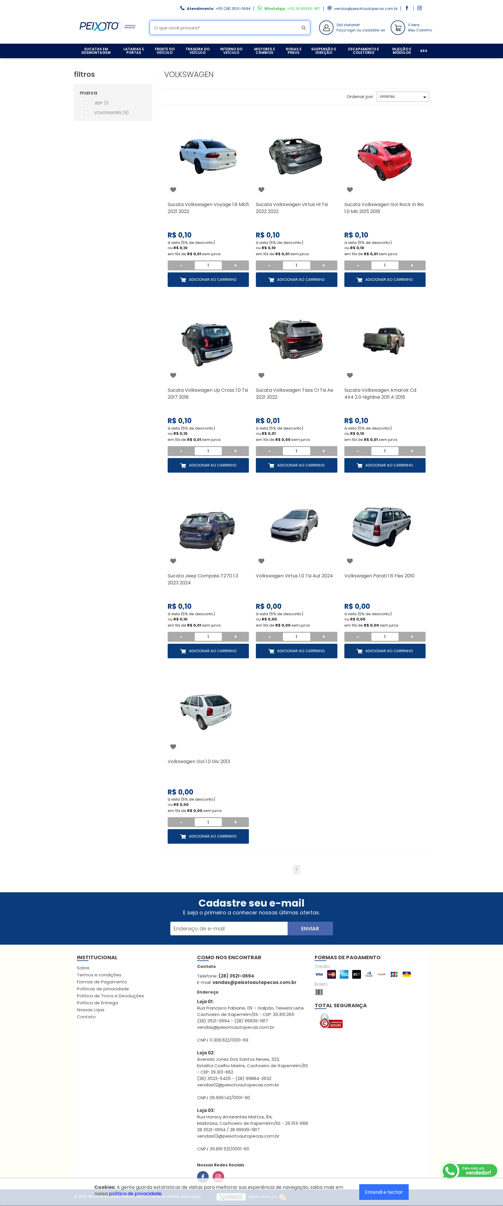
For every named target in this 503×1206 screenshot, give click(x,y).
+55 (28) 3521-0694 (233, 8)
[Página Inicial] (107, 39)
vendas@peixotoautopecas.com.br (366, 8)
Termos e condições (99, 975)
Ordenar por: (360, 96)
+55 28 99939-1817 (303, 8)
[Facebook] (203, 1177)
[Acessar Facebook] (407, 8)
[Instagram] (218, 1177)
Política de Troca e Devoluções (110, 996)
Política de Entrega (97, 1003)
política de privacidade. (135, 1193)
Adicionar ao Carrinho (213, 279)
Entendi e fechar (384, 1192)
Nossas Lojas (91, 1010)
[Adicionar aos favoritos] (173, 189)
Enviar (310, 928)
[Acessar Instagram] (420, 8)
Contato (86, 1017)
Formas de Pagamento (102, 982)
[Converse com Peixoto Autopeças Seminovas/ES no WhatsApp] (469, 1171)
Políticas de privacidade (103, 989)
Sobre (83, 968)
